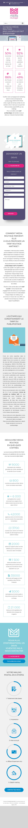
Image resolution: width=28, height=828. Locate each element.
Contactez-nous (15, 3)
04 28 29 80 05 (9, 2)
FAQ (15, 804)
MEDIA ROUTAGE (12, 801)
